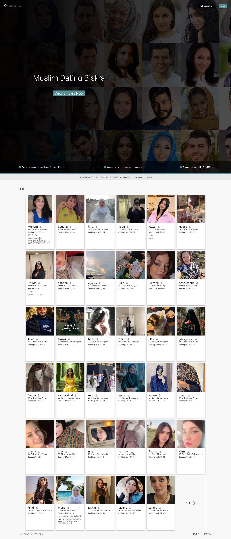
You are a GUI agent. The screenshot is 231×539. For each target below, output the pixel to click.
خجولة (151, 238)
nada (121, 226)
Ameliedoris (186, 283)
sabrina (63, 283)
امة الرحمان (186, 339)
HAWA (62, 339)
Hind (31, 507)
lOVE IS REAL (33, 235)
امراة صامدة (65, 395)
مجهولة (92, 283)
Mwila (92, 507)
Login (223, 6)
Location (138, 177)
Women (105, 177)
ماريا (91, 226)
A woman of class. (35, 294)
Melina (122, 507)
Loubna (63, 226)
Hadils (183, 226)
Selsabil (154, 283)
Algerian (126, 177)
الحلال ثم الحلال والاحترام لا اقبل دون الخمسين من (70, 516)
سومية (122, 395)
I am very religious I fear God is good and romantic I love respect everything (69, 521)
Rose (91, 339)
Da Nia (32, 283)
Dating (115, 177)
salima (153, 507)
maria (62, 507)
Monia (32, 395)
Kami (182, 451)
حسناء (152, 226)
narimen (123, 451)
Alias (31, 339)
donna (32, 451)
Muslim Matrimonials (88, 177)
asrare (153, 395)
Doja (121, 283)
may (61, 451)
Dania (30, 291)
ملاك (151, 339)
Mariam (33, 226)
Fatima (153, 451)
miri (90, 395)
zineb (121, 339)
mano (182, 395)
